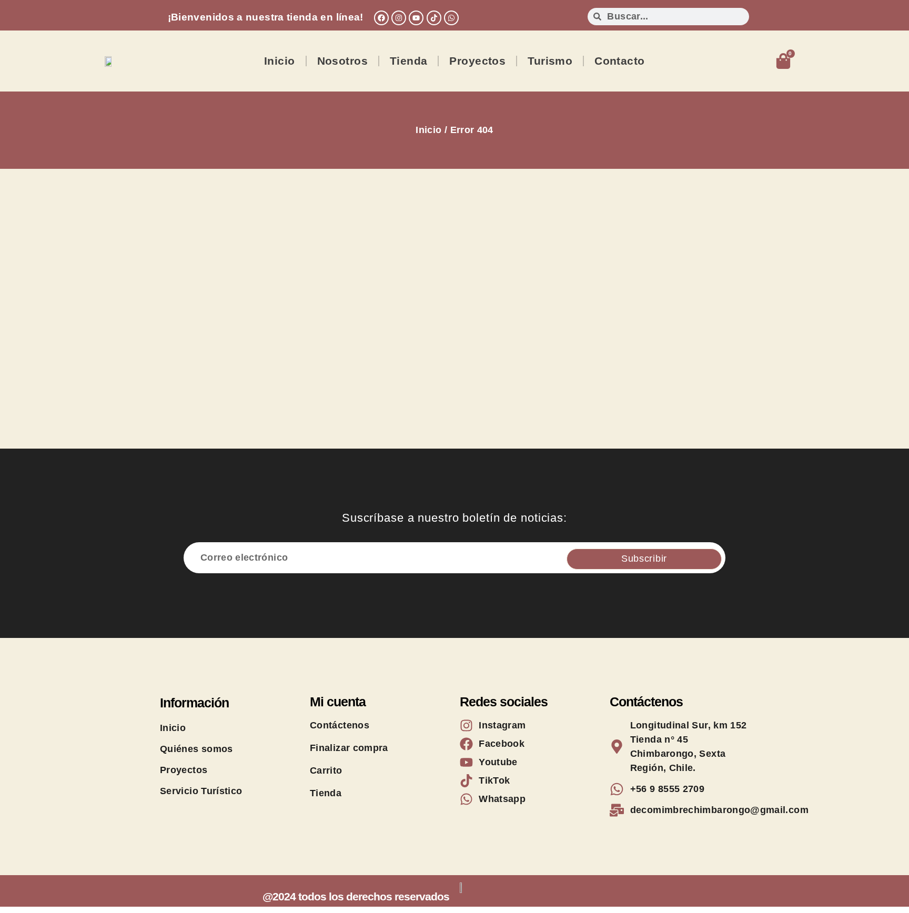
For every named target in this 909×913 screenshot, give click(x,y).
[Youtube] (416, 18)
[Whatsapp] (451, 18)
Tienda (409, 61)
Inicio (279, 61)
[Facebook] (381, 18)
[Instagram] (398, 18)
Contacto (619, 61)
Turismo (550, 61)
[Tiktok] (434, 18)
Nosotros (342, 61)
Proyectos (477, 61)
